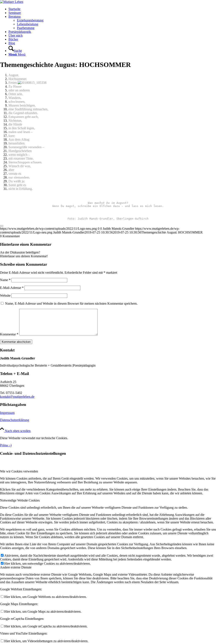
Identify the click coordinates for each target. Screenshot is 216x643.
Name (5, 280)
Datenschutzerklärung (14, 420)
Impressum (7, 413)
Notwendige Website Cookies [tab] (20, 500)
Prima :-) (6, 445)
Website (5, 295)
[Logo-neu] (11, 2)
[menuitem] (112, 9)
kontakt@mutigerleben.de (17, 396)
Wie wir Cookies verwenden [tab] (19, 471)
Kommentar (9, 334)
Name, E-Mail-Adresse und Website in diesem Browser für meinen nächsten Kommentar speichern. (71, 303)
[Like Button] (1, 226)
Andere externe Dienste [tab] (15, 567)
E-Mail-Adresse (12, 287)
